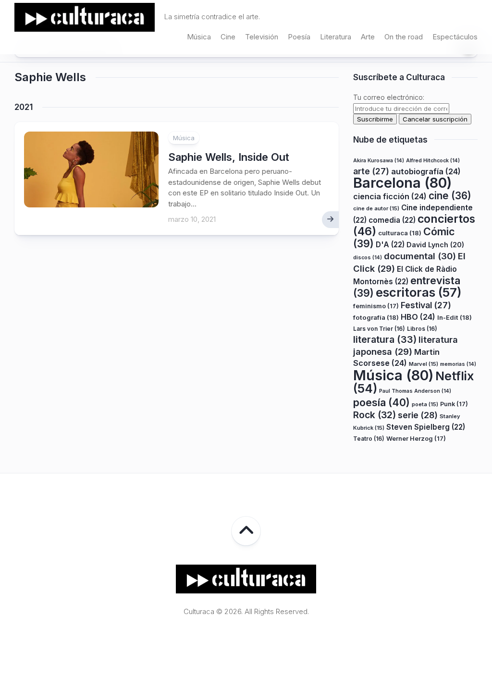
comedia (392, 220)
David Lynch (435, 245)
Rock (374, 415)
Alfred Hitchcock (433, 160)
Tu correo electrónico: (388, 97)
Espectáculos (455, 36)
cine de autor (376, 208)
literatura (385, 339)
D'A (390, 244)
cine (450, 196)
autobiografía (426, 171)
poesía (381, 402)
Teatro (368, 438)
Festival (426, 305)
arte (371, 171)
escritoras (419, 292)
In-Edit (454, 317)
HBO (418, 317)
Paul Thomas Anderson (415, 391)
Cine (228, 36)
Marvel (423, 364)
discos (367, 257)
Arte (368, 36)
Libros (422, 328)
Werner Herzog (416, 438)
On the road (403, 36)
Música (199, 36)
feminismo (376, 306)
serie (418, 415)
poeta (425, 404)
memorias (458, 364)
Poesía (299, 36)
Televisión (261, 36)
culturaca (399, 233)
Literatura (335, 36)
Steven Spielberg (425, 427)
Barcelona (402, 182)
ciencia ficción (390, 196)
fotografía (376, 317)
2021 (23, 107)
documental (420, 256)
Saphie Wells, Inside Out (228, 157)
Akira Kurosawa (378, 160)
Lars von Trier (379, 328)
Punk (454, 404)
